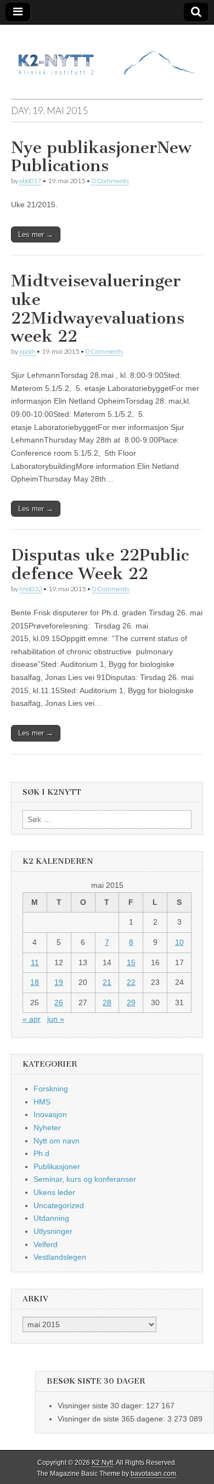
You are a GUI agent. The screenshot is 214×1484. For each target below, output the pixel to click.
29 (131, 1002)
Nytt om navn (56, 1140)
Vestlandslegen (59, 1257)
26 (58, 1002)
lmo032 (30, 589)
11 (35, 962)
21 (107, 982)
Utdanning (51, 1218)
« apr (31, 1019)
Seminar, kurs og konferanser (84, 1179)
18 (34, 982)
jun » (55, 1019)
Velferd (45, 1244)
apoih (27, 351)
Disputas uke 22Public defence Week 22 (100, 564)
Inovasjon (50, 1114)
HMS (41, 1101)
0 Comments (110, 181)
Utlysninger (52, 1231)
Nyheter (47, 1127)
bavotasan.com (153, 1473)
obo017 (30, 181)
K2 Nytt (102, 1462)
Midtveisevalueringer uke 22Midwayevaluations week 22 (97, 308)
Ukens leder (54, 1192)
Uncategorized (58, 1205)
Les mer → (35, 234)
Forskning (50, 1088)
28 (107, 1002)
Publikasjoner (56, 1166)
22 (131, 982)
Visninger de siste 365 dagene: (112, 1418)
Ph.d (41, 1153)
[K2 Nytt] (107, 53)
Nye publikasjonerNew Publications (101, 157)
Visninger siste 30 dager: (102, 1405)
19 (58, 982)
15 (131, 962)
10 (179, 942)
